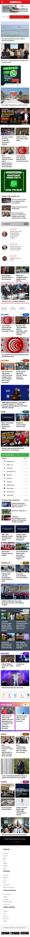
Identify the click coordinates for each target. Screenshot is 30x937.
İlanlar (4, 858)
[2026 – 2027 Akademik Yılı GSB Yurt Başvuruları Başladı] (8, 529)
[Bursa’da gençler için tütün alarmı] (8, 802)
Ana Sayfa (6, 875)
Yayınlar (5, 896)
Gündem (5, 853)
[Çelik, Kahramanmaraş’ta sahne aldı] (15, 678)
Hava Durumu (6, 904)
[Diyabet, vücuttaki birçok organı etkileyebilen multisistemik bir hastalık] (22, 802)
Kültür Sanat (6, 918)
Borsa (4, 882)
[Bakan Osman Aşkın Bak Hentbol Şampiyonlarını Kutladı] (8, 417)
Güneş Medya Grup (20, 927)
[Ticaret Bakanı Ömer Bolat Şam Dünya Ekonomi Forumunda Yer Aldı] (8, 320)
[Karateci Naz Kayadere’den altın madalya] (8, 546)
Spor (4, 860)
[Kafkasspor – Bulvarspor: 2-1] (6, 514)
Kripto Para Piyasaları (8, 887)
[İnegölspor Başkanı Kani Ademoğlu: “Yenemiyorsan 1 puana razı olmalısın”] (6, 506)
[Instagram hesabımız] (16, 841)
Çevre (4, 913)
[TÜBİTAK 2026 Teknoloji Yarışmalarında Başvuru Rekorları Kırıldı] (8, 568)
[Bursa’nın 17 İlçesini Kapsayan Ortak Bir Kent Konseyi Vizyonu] (15, 51)
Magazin (5, 865)
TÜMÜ (26, 223)
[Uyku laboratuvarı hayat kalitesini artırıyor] (15, 825)
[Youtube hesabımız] (19, 841)
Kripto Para (6, 899)
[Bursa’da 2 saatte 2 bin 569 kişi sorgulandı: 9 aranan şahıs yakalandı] (6, 202)
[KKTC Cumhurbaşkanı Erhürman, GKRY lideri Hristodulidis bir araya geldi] (22, 740)
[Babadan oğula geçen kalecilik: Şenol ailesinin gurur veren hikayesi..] (15, 439)
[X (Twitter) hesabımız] (14, 841)
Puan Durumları (7, 894)
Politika (5, 863)
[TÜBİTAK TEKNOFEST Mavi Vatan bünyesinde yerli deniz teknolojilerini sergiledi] (15, 591)
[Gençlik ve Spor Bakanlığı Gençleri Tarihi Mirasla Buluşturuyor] (22, 529)
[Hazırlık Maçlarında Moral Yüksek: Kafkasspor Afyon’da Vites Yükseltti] (22, 546)
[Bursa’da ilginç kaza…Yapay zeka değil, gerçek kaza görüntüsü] (22, 637)
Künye (4, 880)
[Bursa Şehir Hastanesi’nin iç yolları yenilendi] (15, 95)
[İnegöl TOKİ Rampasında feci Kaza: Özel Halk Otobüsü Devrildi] (8, 637)
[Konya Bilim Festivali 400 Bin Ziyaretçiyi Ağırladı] (22, 568)
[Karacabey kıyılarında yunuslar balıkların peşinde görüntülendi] (15, 29)
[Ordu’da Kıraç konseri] (22, 658)
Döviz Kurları (6, 885)
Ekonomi (5, 855)
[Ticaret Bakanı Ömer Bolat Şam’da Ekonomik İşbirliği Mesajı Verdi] (15, 345)
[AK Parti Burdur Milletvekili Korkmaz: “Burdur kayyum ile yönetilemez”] (22, 366)
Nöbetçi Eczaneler (7, 901)
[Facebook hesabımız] (11, 841)
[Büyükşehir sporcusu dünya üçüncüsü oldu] (22, 417)
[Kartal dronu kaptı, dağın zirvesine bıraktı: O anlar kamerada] (22, 710)
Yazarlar (5, 877)
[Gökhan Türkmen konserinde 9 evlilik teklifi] (6, 210)
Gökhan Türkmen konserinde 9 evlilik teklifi (18, 17)
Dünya (4, 868)
